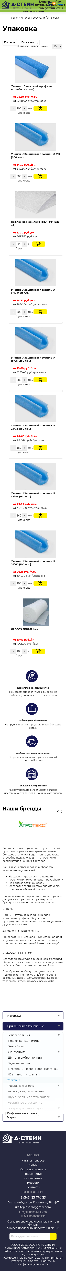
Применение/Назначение (25, 1026)
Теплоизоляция (19, 1035)
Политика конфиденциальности (36, 1262)
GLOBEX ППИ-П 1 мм (24, 629)
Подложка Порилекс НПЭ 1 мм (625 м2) (35, 223)
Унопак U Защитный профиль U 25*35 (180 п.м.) (33, 427)
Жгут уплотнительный (24, 1074)
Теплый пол (16, 1046)
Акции (33, 1165)
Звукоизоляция (19, 1063)
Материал (14, 1015)
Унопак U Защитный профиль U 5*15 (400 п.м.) (33, 291)
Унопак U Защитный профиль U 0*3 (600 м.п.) (35, 155)
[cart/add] (40, 108)
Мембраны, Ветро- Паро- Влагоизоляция (33, 1069)
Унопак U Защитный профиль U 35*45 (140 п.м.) (33, 495)
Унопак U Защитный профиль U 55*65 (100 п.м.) (33, 563)
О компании (33, 1178)
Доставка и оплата (33, 1169)
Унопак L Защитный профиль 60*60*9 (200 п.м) (31, 88)
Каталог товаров (33, 1160)
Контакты (33, 1187)
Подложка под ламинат (24, 1040)
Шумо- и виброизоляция (25, 1057)
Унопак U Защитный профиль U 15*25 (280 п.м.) (33, 359)
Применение (33, 1173)
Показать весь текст (22, 1113)
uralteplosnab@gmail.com (33, 1207)
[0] (50, 4)
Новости (33, 1182)
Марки (11, 1117)
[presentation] (58, 811)
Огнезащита (17, 1052)
